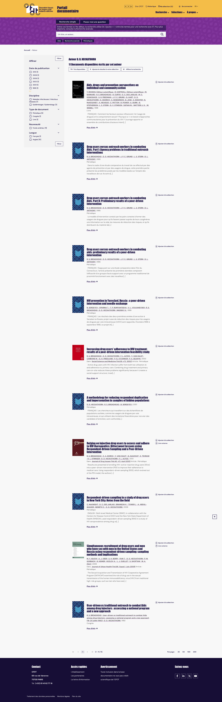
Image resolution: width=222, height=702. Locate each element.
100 (188, 652)
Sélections (176, 12)
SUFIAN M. (127, 105)
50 (183, 652)
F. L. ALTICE (125, 356)
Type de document (38, 109)
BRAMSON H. (121, 504)
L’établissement (77, 672)
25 (179, 652)
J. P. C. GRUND (119, 97)
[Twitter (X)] (189, 676)
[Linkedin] (183, 676)
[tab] (67, 22)
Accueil (27, 50)
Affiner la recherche (133, 69)
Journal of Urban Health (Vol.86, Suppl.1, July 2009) (113, 567)
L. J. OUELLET (122, 561)
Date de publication (39, 68)
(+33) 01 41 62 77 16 (43, 683)
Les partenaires (77, 675)
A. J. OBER (103, 559)
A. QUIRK (134, 102)
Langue (33, 132)
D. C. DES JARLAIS (129, 94)
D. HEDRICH (105, 100)
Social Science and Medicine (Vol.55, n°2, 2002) (112, 361)
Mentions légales (63, 696)
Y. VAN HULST (137, 356)
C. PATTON (114, 102)
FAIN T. (122, 559)
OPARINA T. (104, 308)
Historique (151, 6)
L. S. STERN (104, 105)
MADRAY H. (121, 310)
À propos (191, 12)
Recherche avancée (72, 41)
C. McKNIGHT (92, 504)
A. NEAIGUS (104, 102)
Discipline (34, 95)
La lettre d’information (80, 679)
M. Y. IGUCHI (92, 559)
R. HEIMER (101, 561)
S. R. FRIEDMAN (105, 97)
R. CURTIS (117, 94)
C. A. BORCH (108, 456)
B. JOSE (128, 100)
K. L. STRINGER (94, 459)
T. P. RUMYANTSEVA (118, 308)
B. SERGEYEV (92, 308)
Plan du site (76, 696)
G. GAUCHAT (133, 456)
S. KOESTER (138, 100)
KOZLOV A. (111, 561)
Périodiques (87, 41)
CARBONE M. (92, 359)
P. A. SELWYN (134, 359)
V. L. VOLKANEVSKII (136, 308)
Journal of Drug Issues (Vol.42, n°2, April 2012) (111, 461)
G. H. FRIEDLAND (106, 359)
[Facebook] (177, 676)
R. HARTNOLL (120, 92)
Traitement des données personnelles (41, 696)
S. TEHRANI (144, 456)
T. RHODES (91, 92)
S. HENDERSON (117, 100)
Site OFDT (139, 6)
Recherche (161, 12)
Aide (59, 41)
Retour (34, 50)
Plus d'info (91, 127)
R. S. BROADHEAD (103, 94)
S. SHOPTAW (135, 561)
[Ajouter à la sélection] (156, 82)
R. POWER (125, 102)
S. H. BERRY (113, 559)
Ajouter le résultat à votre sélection (105, 69)
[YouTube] (195, 676)
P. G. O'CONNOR (121, 359)
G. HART (129, 97)
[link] (73, 652)
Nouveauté (34, 124)
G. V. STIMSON (116, 105)
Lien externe (162, 443)
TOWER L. (132, 504)
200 (194, 652)
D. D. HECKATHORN (111, 156)
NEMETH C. (100, 507)
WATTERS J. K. (139, 105)
